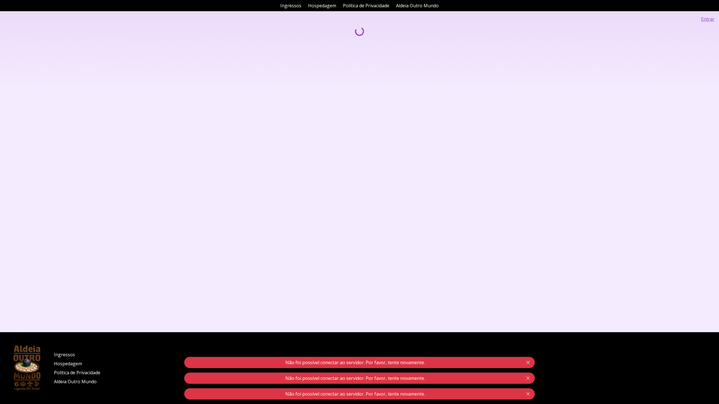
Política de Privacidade (366, 6)
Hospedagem (322, 6)
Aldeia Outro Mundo (417, 6)
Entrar (708, 19)
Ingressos (290, 6)
